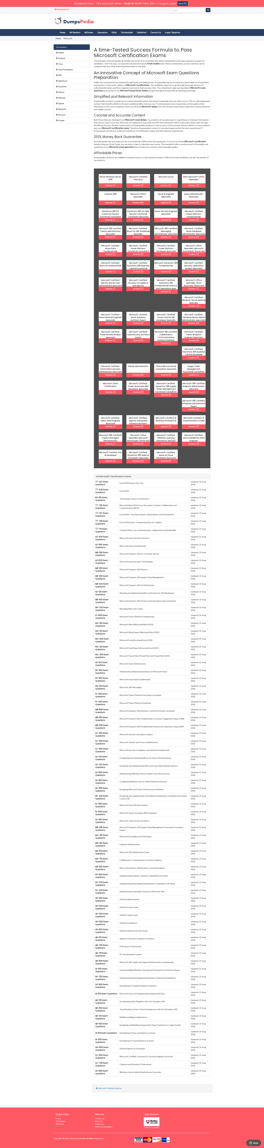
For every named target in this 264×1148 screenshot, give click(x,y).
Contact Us (155, 32)
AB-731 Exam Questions (101, 954)
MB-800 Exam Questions (102, 711)
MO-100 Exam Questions (101, 624)
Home (62, 32)
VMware (61, 98)
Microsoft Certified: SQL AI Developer (110, 454)
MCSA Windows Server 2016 (110, 178)
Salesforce (62, 81)
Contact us (100, 1118)
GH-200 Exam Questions (101, 907)
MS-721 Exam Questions (101, 860)
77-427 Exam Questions (101, 483)
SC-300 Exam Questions (101, 742)
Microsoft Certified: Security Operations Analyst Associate (193, 266)
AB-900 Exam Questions (101, 962)
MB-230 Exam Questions (101, 554)
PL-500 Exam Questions (101, 813)
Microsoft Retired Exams (109, 1088)
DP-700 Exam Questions (101, 883)
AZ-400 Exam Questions (101, 538)
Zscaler (61, 120)
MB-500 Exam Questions (101, 601)
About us (99, 1121)
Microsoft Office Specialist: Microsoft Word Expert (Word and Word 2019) (138, 439)
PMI (60, 75)
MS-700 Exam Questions (102, 609)
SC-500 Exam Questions (101, 1056)
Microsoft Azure (166, 176)
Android (61, 58)
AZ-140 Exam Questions (101, 758)
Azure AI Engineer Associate (166, 195)
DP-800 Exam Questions (101, 986)
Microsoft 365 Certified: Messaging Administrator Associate (166, 231)
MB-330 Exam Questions (101, 577)
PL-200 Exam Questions (101, 695)
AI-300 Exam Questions (101, 970)
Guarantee (102, 32)
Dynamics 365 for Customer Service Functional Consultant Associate (110, 215)
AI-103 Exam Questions (106, 1033)
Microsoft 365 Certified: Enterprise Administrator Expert (193, 403)
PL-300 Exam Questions (101, 805)
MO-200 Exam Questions (102, 640)
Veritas (61, 92)
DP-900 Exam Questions (101, 679)
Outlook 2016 (110, 194)
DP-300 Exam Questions (101, 671)
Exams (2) (166, 185)
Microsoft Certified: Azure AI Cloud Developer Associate (166, 455)
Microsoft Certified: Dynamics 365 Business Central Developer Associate (194, 353)
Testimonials (127, 32)
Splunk (61, 103)
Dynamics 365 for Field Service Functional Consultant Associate (138, 214)
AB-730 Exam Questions (101, 946)
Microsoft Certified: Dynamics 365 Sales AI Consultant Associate (138, 455)
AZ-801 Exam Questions (101, 781)
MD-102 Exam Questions (101, 844)
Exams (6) (138, 202)
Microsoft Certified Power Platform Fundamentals (194, 214)
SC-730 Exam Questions (101, 1064)
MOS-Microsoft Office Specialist (193, 178)
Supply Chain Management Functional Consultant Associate (193, 370)
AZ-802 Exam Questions (101, 1072)
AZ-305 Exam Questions (101, 789)
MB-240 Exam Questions (102, 585)
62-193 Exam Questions (101, 499)
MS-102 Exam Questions (101, 852)
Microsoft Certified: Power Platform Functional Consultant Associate (138, 249)
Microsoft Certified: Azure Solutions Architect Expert (138, 317)
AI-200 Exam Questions (101, 1041)
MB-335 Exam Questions (101, 828)
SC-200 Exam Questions (101, 734)
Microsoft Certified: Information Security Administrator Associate (110, 369)
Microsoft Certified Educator (138, 178)
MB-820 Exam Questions (101, 868)
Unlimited (141, 32)
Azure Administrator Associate (193, 195)
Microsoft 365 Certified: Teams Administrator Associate (110, 231)
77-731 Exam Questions (101, 530)
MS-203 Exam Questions (101, 687)
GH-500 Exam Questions (101, 931)
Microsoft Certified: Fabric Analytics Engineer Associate (194, 334)
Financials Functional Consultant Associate (166, 367)
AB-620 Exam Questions (101, 1025)
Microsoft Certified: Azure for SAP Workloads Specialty (138, 231)
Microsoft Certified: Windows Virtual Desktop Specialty (194, 300)
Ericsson (61, 115)
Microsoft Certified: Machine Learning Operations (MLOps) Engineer (166, 439)
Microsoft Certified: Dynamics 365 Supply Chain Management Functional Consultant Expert (166, 389)
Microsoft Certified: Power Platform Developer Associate (166, 248)
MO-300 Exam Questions (102, 656)
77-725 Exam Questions (101, 506)
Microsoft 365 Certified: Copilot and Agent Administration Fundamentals (110, 439)
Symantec (62, 86)
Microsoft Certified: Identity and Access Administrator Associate (110, 283)
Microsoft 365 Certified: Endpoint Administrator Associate (194, 386)
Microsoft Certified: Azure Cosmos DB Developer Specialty (166, 317)
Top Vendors (61, 47)
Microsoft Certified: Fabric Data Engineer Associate (110, 421)
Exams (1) (110, 185)
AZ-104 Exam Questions (101, 664)
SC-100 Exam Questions (101, 821)
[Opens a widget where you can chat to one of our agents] (253, 1143)
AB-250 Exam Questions (101, 1009)
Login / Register (172, 32)
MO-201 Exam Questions (101, 648)
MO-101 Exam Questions (101, 632)
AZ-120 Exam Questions (101, 593)
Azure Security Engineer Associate (166, 212)
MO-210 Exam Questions (101, 836)
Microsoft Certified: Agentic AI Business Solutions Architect (138, 421)
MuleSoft (62, 109)
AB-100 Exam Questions (101, 938)
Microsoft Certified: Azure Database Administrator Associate (193, 231)
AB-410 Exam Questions (101, 1017)
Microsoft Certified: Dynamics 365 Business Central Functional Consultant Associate (138, 267)
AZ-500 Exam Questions (101, 561)
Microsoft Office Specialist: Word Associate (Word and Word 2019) (194, 284)
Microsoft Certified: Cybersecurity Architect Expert (138, 334)
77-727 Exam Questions (101, 514)
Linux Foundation (65, 69)
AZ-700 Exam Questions (101, 766)
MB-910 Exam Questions (101, 719)
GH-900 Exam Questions (102, 923)
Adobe (61, 52)
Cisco (60, 64)
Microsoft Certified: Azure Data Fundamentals (110, 248)
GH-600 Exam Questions (102, 1048)
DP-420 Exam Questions (101, 797)
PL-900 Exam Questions (101, 616)
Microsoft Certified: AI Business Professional (166, 419)
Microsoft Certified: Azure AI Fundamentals (110, 264)
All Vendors (75, 32)
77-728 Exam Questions (101, 522)
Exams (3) (193, 323)
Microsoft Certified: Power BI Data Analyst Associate (110, 334)
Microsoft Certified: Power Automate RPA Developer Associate (138, 386)
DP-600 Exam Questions (101, 876)
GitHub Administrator (138, 366)
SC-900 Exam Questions (101, 750)
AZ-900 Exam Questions (101, 546)
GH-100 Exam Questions (101, 899)
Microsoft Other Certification (110, 385)
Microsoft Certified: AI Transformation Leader (194, 419)
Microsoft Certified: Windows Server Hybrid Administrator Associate (193, 317)
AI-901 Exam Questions (106, 993)
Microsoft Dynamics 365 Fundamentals (166, 264)
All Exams (88, 32)
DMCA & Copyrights (103, 1127)
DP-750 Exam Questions (101, 978)
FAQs (114, 32)
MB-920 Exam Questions (101, 726)
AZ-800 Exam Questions (101, 773)
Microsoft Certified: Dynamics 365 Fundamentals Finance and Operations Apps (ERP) (166, 286)
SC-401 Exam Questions (101, 891)
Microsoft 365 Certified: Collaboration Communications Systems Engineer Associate (166, 337)
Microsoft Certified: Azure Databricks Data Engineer (193, 438)
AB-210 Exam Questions (101, 1001)
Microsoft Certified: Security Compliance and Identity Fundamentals (138, 284)
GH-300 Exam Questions (101, 915)
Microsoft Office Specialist (138, 195)
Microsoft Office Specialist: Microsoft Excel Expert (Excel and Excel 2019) (194, 249)
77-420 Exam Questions (101, 491)
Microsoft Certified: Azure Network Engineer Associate (110, 317)
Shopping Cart (62, 9)
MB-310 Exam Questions (101, 569)
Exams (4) (138, 461)
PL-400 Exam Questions (101, 703)
